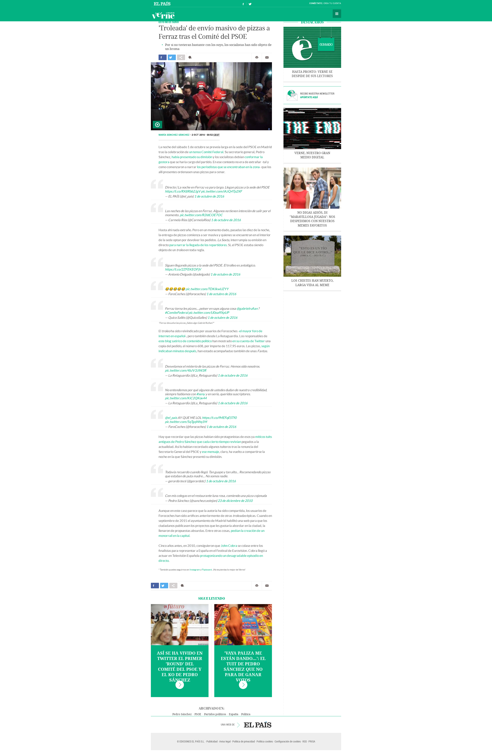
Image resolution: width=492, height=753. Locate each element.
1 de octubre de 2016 (209, 196)
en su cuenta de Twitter (248, 341)
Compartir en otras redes (181, 57)
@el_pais (171, 417)
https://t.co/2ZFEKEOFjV (183, 269)
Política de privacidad (243, 741)
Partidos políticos (215, 714)
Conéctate (315, 3)
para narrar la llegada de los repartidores (198, 245)
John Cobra (229, 545)
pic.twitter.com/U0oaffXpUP (209, 312)
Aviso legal (225, 741)
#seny (200, 394)
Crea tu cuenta (332, 3)
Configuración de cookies (288, 741)
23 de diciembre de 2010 (235, 500)
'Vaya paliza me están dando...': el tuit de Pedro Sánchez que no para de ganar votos (243, 667)
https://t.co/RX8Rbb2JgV (182, 191)
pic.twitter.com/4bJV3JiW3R (185, 370)
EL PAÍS (257, 724)
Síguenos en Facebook (243, 3)
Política (245, 714)
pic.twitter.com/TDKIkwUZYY (207, 289)
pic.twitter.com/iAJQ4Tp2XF (221, 191)
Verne (163, 15)
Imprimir (257, 57)
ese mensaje (210, 451)
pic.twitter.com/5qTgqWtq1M (186, 421)
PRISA (311, 741)
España (233, 714)
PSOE (197, 714)
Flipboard (207, 569)
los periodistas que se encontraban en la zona (228, 167)
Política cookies (265, 741)
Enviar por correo (267, 57)
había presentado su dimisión (192, 157)
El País (163, 3)
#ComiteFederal (176, 312)
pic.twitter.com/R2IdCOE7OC (201, 215)
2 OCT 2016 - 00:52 (206, 135)
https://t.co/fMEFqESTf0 (219, 417)
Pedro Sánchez (182, 714)
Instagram (195, 569)
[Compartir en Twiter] (172, 57)
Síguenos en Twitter (250, 3)
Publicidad (212, 741)
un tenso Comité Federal (206, 152)
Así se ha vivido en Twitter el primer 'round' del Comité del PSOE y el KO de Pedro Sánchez (180, 667)
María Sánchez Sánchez (174, 135)
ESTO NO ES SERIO (169, 22)
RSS (305, 741)
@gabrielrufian (247, 308)
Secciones (337, 13)
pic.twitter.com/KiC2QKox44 (186, 398)
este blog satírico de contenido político (185, 341)
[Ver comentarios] (191, 57)
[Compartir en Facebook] (163, 57)
